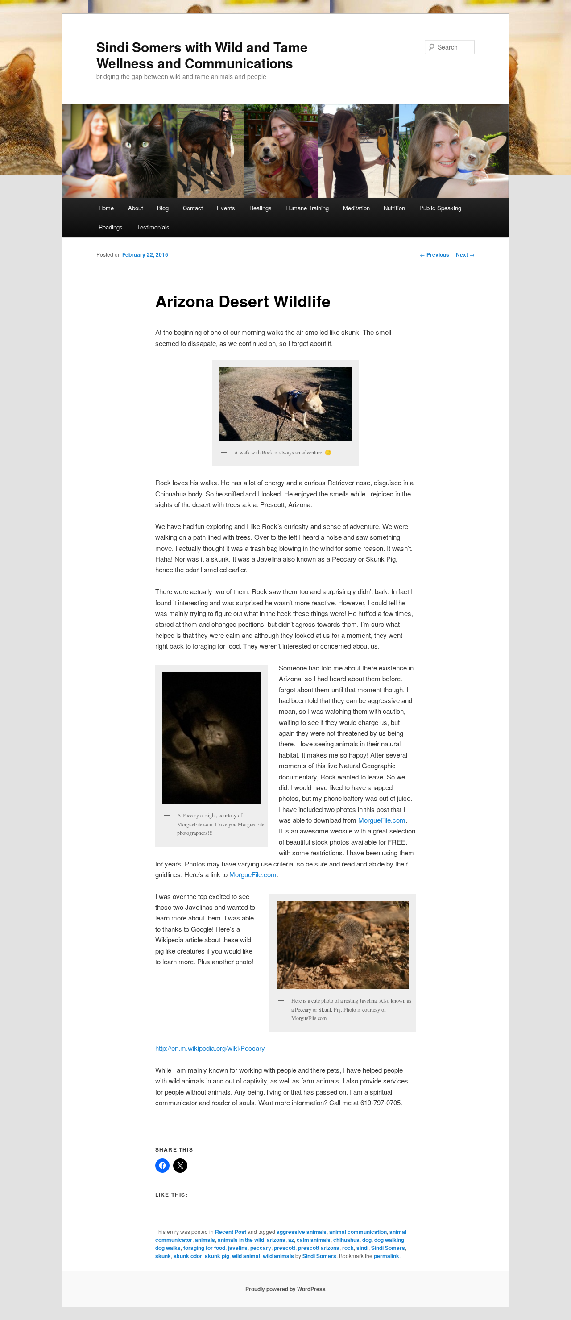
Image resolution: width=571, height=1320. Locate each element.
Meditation (356, 208)
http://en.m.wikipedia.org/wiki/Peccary (210, 1048)
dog (367, 1240)
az (291, 1240)
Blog (163, 208)
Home (106, 208)
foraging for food (204, 1248)
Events (226, 208)
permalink (386, 1256)
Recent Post (230, 1232)
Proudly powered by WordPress (285, 1289)
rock (348, 1248)
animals (205, 1240)
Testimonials (153, 227)
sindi (362, 1248)
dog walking (389, 1240)
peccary (260, 1248)
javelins (238, 1248)
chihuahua (346, 1240)
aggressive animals (302, 1232)
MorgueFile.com (381, 819)
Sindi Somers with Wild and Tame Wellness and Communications (202, 54)
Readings (111, 227)
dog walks (168, 1248)
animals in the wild (241, 1240)
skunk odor (188, 1256)
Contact (193, 208)
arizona (276, 1240)
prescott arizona (318, 1248)
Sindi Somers (388, 1248)
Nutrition (394, 208)
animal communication (358, 1232)
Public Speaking (440, 208)
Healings (260, 208)
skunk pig (217, 1256)
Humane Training (307, 208)
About (135, 208)
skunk (163, 1256)
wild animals (278, 1256)
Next (465, 254)
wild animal (246, 1256)
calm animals (314, 1240)
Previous (434, 254)
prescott (284, 1248)
